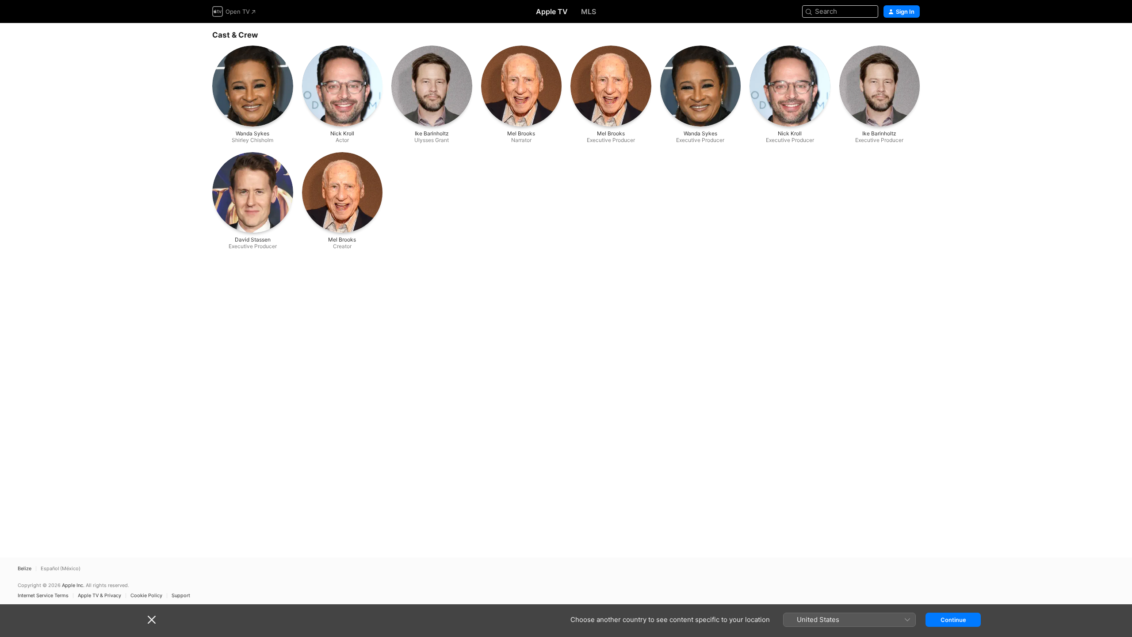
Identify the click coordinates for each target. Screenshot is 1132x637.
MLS (588, 11)
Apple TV (552, 11)
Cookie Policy (146, 595)
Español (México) (60, 568)
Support (181, 595)
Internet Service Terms (43, 595)
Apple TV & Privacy (99, 595)
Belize (24, 568)
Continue (953, 619)
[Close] (152, 620)
